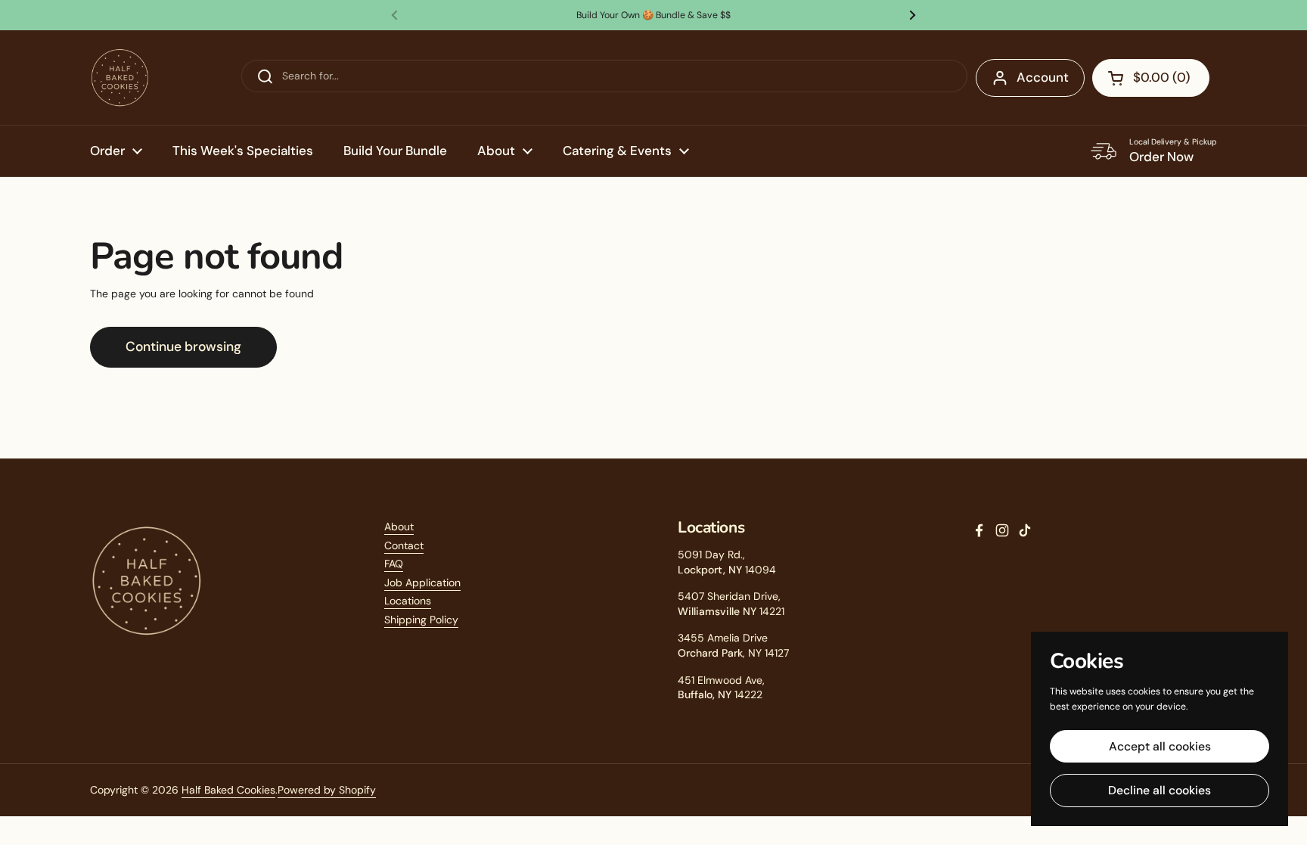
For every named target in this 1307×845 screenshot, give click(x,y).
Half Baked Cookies (228, 790)
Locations (407, 600)
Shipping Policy (421, 619)
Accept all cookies (1160, 746)
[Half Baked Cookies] (120, 77)
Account (1043, 77)
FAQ (393, 563)
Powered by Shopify (327, 790)
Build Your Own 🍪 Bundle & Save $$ (653, 15)
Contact (404, 545)
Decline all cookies (1159, 790)
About (399, 526)
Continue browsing (183, 346)
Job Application (422, 582)
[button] (1150, 78)
